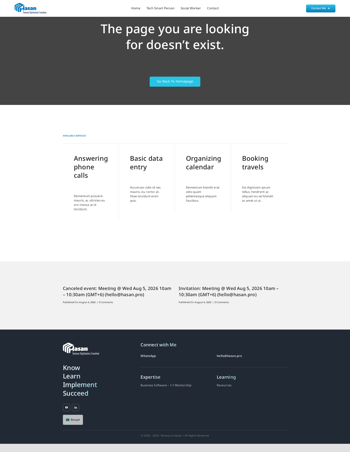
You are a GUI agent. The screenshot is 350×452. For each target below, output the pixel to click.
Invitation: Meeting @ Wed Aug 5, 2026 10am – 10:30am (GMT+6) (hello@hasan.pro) (229, 292)
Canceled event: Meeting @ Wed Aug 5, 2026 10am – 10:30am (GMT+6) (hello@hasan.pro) (117, 292)
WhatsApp (148, 356)
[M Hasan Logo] (30, 4)
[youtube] (66, 407)
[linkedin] (75, 407)
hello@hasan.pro (229, 356)
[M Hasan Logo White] (81, 344)
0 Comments (106, 302)
